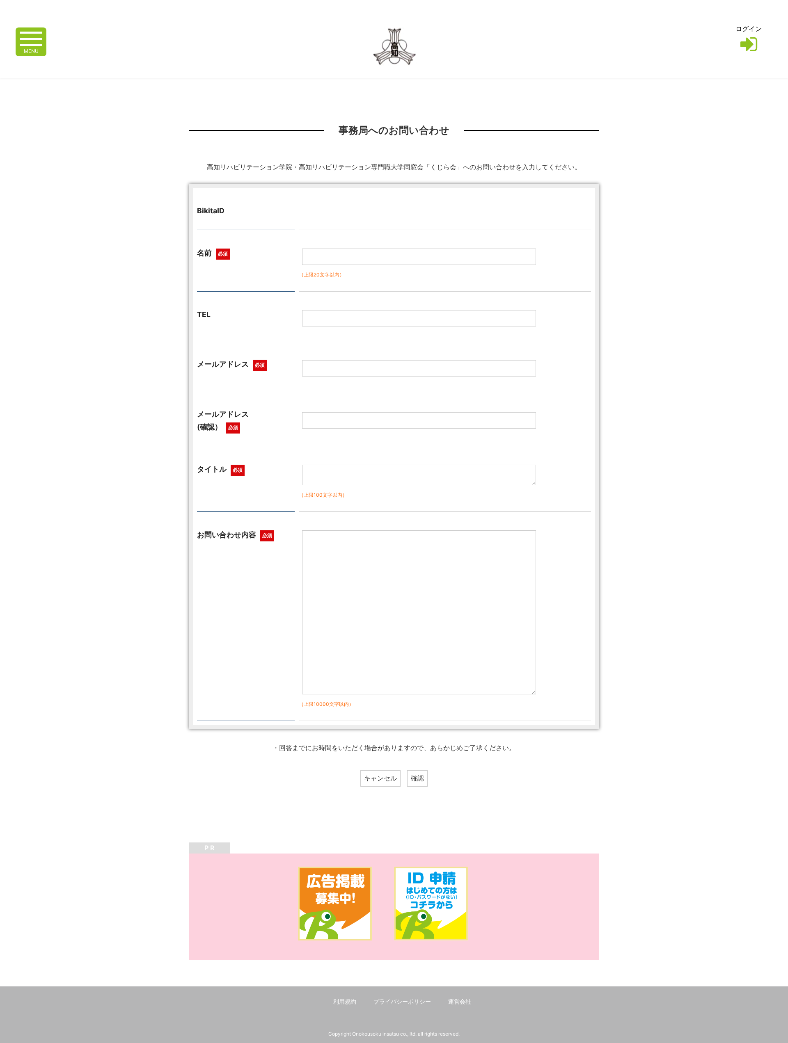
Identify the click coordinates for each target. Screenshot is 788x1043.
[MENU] (31, 37)
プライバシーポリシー (402, 1001)
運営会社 (459, 1001)
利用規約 (344, 1001)
